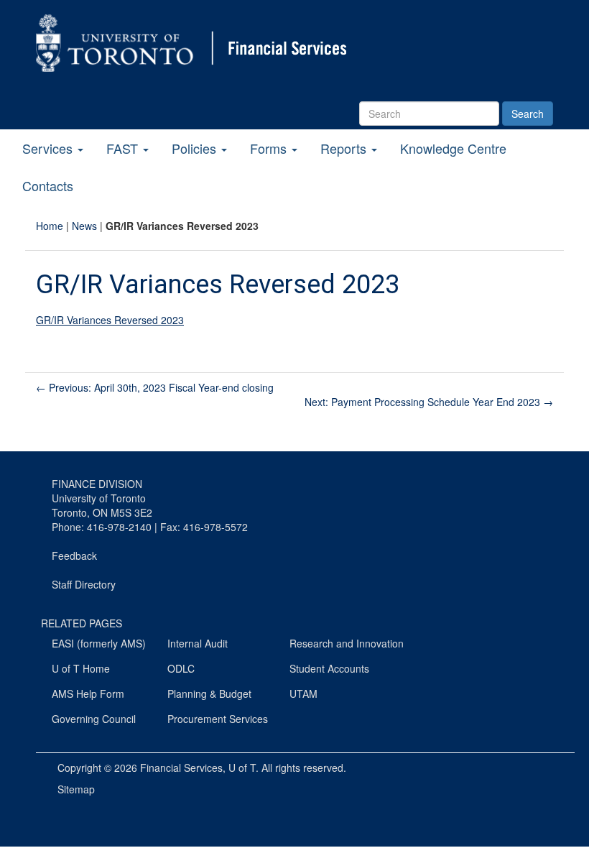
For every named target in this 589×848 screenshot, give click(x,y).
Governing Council (94, 718)
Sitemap (76, 789)
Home (49, 225)
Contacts (47, 185)
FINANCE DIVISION (97, 483)
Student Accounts (329, 668)
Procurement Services (217, 718)
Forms (270, 148)
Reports (345, 148)
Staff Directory (84, 584)
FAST (124, 148)
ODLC (181, 668)
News (84, 225)
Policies (196, 148)
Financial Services (181, 767)
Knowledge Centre (453, 148)
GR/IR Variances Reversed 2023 (110, 320)
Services (49, 148)
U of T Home (81, 668)
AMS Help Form (88, 693)
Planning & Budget (209, 693)
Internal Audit (197, 643)
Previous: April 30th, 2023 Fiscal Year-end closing (155, 387)
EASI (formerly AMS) (99, 643)
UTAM (303, 693)
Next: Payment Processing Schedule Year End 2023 (429, 402)
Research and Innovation (346, 643)
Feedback (74, 555)
